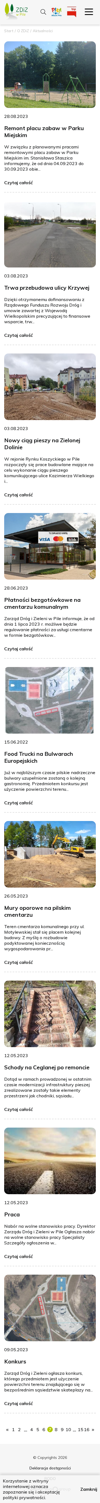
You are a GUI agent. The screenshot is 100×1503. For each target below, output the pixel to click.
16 (86, 1429)
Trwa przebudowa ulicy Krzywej (46, 287)
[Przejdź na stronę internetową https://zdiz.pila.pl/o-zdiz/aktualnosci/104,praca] (50, 1161)
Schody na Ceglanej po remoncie (46, 1067)
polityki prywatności (24, 1497)
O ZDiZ (23, 31)
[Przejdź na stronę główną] (14, 13)
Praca (12, 1214)
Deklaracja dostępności (50, 1468)
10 (68, 1429)
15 (80, 1429)
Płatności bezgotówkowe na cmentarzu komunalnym (42, 603)
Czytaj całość (18, 182)
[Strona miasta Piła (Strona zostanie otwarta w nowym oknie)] (56, 12)
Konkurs (15, 1361)
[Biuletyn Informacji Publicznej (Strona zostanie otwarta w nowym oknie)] (71, 12)
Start (8, 31)
